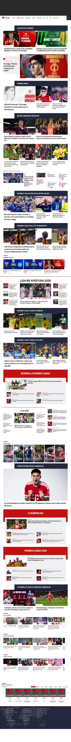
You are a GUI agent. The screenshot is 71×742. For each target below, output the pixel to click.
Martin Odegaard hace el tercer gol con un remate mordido (22, 578)
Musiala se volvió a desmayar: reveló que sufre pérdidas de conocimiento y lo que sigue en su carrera (53, 540)
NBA (47, 17)
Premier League (20, 17)
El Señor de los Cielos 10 (27, 715)
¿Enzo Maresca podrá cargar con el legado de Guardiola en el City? (23, 401)
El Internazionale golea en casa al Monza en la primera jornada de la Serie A (28, 180)
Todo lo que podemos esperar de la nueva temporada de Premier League (23, 394)
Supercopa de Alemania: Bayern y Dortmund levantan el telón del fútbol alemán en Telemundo (44, 522)
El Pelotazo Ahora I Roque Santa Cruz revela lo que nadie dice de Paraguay (24, 647)
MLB (50, 17)
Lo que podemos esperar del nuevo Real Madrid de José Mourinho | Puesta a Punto (23, 668)
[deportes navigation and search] (69, 18)
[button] (8, 453)
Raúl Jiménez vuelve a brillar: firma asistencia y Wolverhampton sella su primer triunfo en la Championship (60, 411)
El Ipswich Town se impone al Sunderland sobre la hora (23, 571)
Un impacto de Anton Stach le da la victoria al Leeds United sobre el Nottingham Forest (45, 559)
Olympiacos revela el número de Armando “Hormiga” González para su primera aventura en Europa (59, 417)
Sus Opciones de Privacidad (12, 712)
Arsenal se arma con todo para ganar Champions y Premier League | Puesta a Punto (39, 668)
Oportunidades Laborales (27, 712)
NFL (44, 17)
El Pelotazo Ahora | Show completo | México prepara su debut (10, 647)
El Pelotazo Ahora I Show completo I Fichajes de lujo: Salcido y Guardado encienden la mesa (54, 647)
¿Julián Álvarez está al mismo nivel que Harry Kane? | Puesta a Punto (52, 534)
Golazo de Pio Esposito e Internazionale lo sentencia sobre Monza (52, 184)
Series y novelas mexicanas (42, 712)
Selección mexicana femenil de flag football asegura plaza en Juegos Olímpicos (60, 430)
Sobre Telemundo (9, 717)
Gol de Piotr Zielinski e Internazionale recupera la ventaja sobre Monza (63, 176)
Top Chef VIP (25, 713)
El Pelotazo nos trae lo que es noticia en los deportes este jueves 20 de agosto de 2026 (53, 627)
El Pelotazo (55, 17)
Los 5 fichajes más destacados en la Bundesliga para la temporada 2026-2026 (22, 540)
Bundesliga (27, 17)
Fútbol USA (39, 17)
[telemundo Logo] (3, 709)
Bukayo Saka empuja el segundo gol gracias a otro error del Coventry (53, 578)
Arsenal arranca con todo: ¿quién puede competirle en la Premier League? (9, 668)
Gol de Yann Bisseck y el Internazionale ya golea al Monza (63, 184)
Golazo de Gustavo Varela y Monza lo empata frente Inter (52, 175)
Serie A (33, 17)
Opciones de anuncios (9, 708)
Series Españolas (40, 715)
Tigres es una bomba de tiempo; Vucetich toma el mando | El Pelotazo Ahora (39, 627)
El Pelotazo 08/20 (9, 625)
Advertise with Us (26, 708)
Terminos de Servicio (9, 715)
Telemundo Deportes (26, 720)
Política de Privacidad (10, 710)
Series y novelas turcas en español (43, 708)
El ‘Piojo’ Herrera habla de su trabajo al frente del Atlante (23, 626)
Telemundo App (39, 717)
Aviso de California (9, 713)
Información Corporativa (10, 720)
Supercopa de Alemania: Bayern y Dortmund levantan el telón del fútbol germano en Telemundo (23, 534)
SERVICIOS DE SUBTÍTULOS (27, 710)
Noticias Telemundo (26, 718)
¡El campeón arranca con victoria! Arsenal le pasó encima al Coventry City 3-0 (51, 571)
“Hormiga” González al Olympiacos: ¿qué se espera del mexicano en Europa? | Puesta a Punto (54, 668)
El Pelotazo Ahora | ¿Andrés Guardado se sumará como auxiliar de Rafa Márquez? (40, 647)
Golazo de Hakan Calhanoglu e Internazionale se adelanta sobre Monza (40, 182)
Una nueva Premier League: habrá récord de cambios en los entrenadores (53, 394)
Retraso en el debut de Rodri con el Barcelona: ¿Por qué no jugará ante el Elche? (60, 424)
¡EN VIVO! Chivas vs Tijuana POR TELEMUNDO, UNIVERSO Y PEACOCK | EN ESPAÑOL (53, 271)
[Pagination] (61, 258)
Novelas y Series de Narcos (42, 713)
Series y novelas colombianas (42, 710)
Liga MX (13, 17)
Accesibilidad (8, 718)
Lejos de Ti (25, 717)
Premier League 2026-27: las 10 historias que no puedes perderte (44, 382)
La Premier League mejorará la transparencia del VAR (52, 400)
